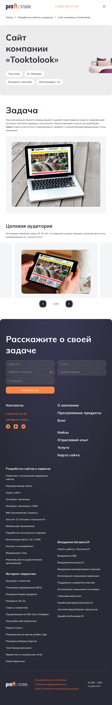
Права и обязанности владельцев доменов (57, 688)
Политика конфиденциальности (51, 684)
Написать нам (30, 390)
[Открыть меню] (104, 6)
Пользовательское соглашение (50, 680)
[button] (42, 303)
